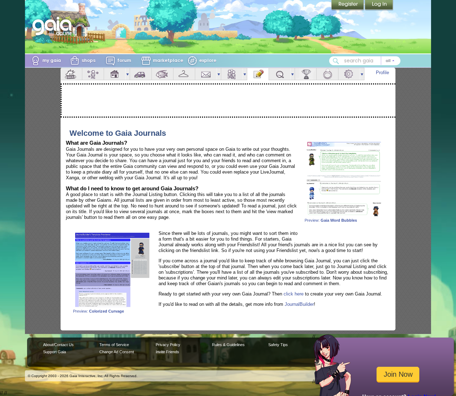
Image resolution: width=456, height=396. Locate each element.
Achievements (305, 74)
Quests (279, 74)
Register (348, 5)
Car (140, 74)
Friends (232, 74)
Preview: (331, 220)
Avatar (93, 74)
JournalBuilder (299, 304)
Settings (349, 74)
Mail (206, 74)
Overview (71, 74)
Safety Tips (278, 345)
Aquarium (162, 74)
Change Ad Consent (116, 352)
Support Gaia (54, 352)
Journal (258, 74)
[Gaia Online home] (53, 26)
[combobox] (364, 60)
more (127, 74)
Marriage (327, 74)
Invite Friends (167, 352)
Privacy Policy (168, 345)
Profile (382, 72)
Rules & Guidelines (228, 345)
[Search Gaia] (336, 61)
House (114, 74)
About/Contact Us (58, 345)
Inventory (184, 74)
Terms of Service (114, 345)
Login (379, 5)
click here (294, 294)
